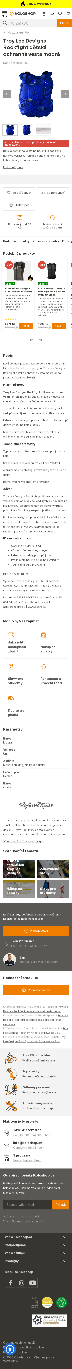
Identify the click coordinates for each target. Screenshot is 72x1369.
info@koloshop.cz (27, 1143)
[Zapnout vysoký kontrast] (10, 1349)
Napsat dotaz (39, 930)
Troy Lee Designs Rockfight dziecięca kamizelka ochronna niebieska (35, 1020)
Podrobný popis (13, 167)
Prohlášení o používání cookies (24, 1347)
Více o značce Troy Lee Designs (23, 841)
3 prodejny (21, 1155)
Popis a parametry (46, 241)
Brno (37, 1160)
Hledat (64, 23)
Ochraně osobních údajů (27, 1221)
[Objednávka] (68, 13)
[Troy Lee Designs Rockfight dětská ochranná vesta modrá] (36, 94)
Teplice (28, 1160)
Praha (17, 1160)
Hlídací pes (22, 205)
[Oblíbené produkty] (60, 13)
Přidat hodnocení (39, 990)
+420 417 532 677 (22, 941)
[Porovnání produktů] (52, 13)
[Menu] (5, 13)
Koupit (30, 325)
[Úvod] (23, 13)
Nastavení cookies (15, 1352)
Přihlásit (61, 1204)
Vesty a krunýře (18, 32)
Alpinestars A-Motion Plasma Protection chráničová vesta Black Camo (55, 293)
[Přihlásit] (44, 13)
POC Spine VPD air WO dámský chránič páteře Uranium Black (23, 291)
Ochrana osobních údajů (19, 1342)
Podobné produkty (16, 241)
